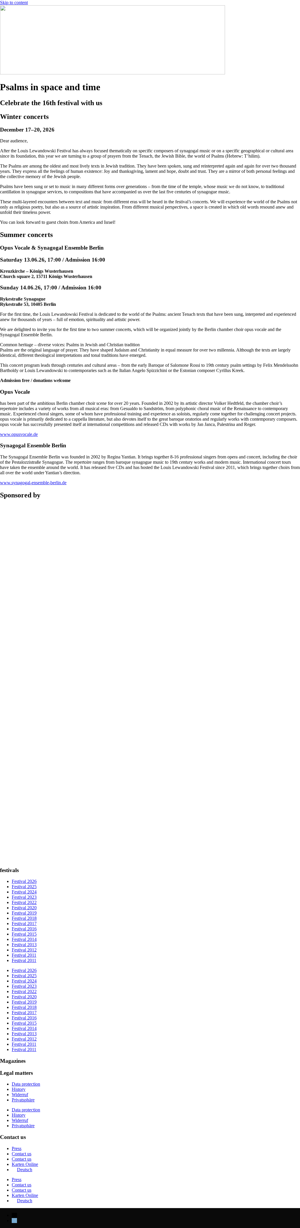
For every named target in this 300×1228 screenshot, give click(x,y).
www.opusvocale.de (19, 434)
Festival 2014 (24, 939)
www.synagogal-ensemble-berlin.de (33, 482)
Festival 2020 (24, 907)
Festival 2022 (24, 902)
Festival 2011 (24, 955)
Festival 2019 (24, 912)
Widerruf (20, 1094)
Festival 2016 (24, 928)
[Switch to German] (14, 1215)
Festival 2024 (24, 891)
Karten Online (25, 1164)
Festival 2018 (24, 918)
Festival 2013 (24, 944)
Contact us (21, 1153)
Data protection (26, 1084)
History (18, 1089)
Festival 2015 (24, 934)
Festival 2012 (24, 949)
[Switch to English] (14, 1220)
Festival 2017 (24, 923)
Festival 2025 (24, 886)
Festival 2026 (24, 881)
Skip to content (14, 2)
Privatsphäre (23, 1099)
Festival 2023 (24, 897)
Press (16, 1148)
